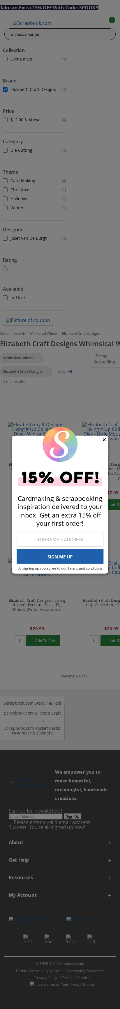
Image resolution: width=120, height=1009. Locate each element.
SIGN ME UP (60, 557)
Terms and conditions (85, 568)
